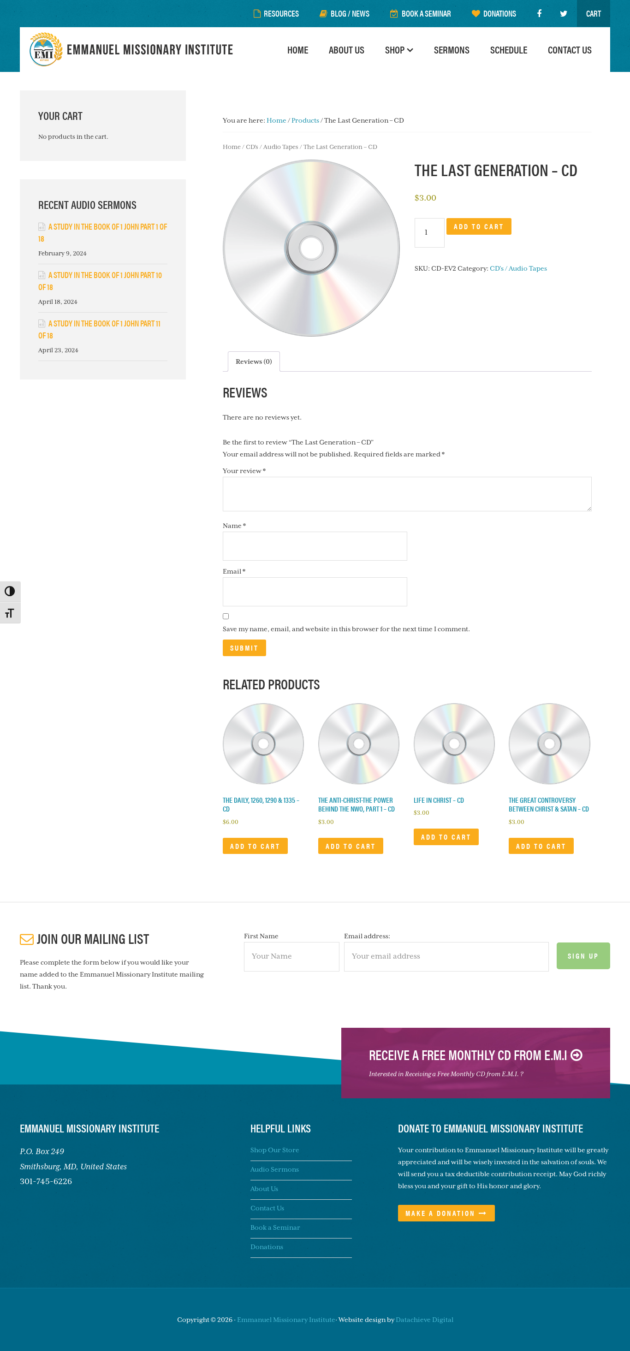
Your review (244, 470)
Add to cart (479, 226)
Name (234, 525)
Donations (266, 1246)
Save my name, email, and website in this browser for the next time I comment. (346, 629)
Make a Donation (440, 1213)
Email (234, 571)
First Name (261, 936)
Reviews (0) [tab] (254, 361)
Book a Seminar (275, 1227)
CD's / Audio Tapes (272, 146)
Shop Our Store (274, 1150)
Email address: (367, 936)
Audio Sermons (274, 1169)
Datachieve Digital (424, 1319)
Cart (593, 13)
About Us (264, 1188)
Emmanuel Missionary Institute (133, 49)
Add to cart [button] (255, 846)
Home (232, 146)
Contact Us (267, 1208)
